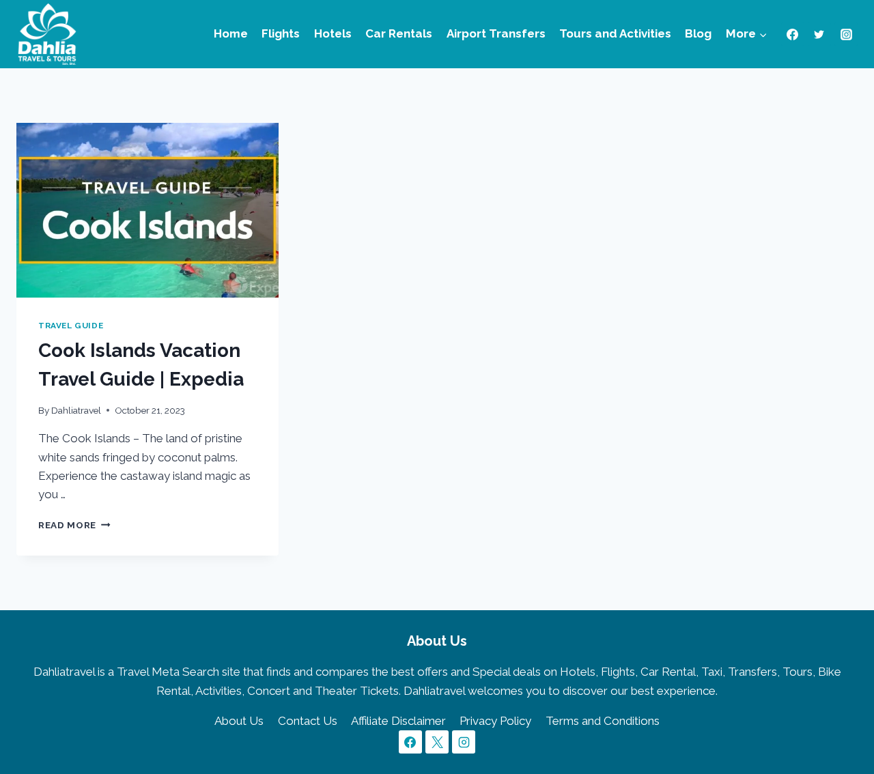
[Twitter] (819, 34)
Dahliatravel (76, 410)
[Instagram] (846, 34)
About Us (239, 721)
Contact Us (307, 721)
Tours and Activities (615, 33)
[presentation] (147, 210)
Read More (74, 524)
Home (231, 33)
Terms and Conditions (603, 721)
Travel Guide (70, 325)
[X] (437, 742)
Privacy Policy (495, 721)
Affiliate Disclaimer (398, 721)
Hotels (333, 33)
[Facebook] (792, 34)
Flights (281, 33)
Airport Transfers (496, 33)
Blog (698, 33)
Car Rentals (398, 33)
